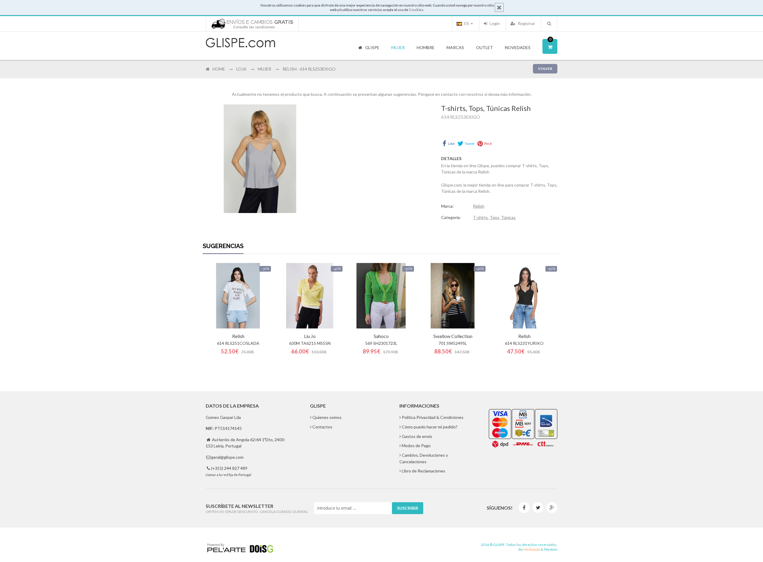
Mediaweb (531, 549)
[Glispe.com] (241, 43)
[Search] (549, 23)
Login (494, 23)
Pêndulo (550, 549)
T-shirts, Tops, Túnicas (494, 217)
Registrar (526, 23)
